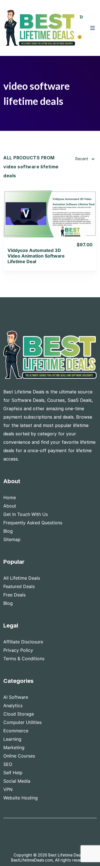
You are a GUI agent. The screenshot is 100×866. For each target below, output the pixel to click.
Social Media (16, 781)
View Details (50, 206)
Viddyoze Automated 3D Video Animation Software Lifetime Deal (36, 255)
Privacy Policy (18, 650)
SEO (7, 764)
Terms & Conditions (23, 658)
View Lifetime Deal (50, 220)
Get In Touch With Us (25, 514)
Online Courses (19, 756)
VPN (7, 789)
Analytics (12, 705)
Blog (8, 531)
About (9, 506)
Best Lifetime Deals (66, 855)
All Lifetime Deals (21, 578)
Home (9, 497)
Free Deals (14, 595)
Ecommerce (15, 730)
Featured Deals (19, 586)
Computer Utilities (22, 722)
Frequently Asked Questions (32, 522)
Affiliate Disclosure (23, 642)
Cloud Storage (18, 714)
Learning (12, 739)
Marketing (13, 747)
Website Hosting (20, 798)
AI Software (15, 697)
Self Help (12, 772)
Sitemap (12, 539)
